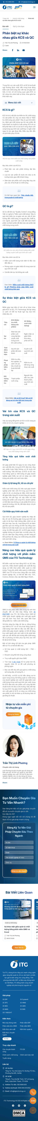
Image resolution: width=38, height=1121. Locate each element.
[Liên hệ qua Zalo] (32, 1100)
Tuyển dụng (7, 1058)
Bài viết (6, 26)
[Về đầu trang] (33, 1110)
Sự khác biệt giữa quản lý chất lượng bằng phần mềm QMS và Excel (17, 929)
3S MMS (5, 1009)
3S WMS (23, 1003)
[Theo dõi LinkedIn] (25, 1105)
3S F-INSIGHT (7, 1012)
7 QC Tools (16, 662)
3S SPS (5, 1003)
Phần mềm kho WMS (10, 1026)
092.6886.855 (9, 2)
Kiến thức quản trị (26, 1029)
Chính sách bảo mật (27, 1055)
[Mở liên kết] (32, 1092)
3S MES (5, 1006)
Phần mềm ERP (25, 1023)
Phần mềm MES (25, 1026)
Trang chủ (6, 18)
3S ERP (5, 999)
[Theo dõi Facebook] (13, 1105)
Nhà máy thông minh (9, 1023)
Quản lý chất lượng (18, 18)
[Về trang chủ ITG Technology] (19, 964)
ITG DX (22, 1049)
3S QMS (23, 1006)
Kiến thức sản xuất (9, 1029)
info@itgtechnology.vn (28, 2)
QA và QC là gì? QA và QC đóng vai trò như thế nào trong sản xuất (19, 400)
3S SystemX (24, 999)
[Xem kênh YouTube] (19, 1105)
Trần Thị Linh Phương (11, 43)
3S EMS (22, 1009)
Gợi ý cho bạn (18, 26)
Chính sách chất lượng (10, 1055)
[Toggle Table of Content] (19, 102)
